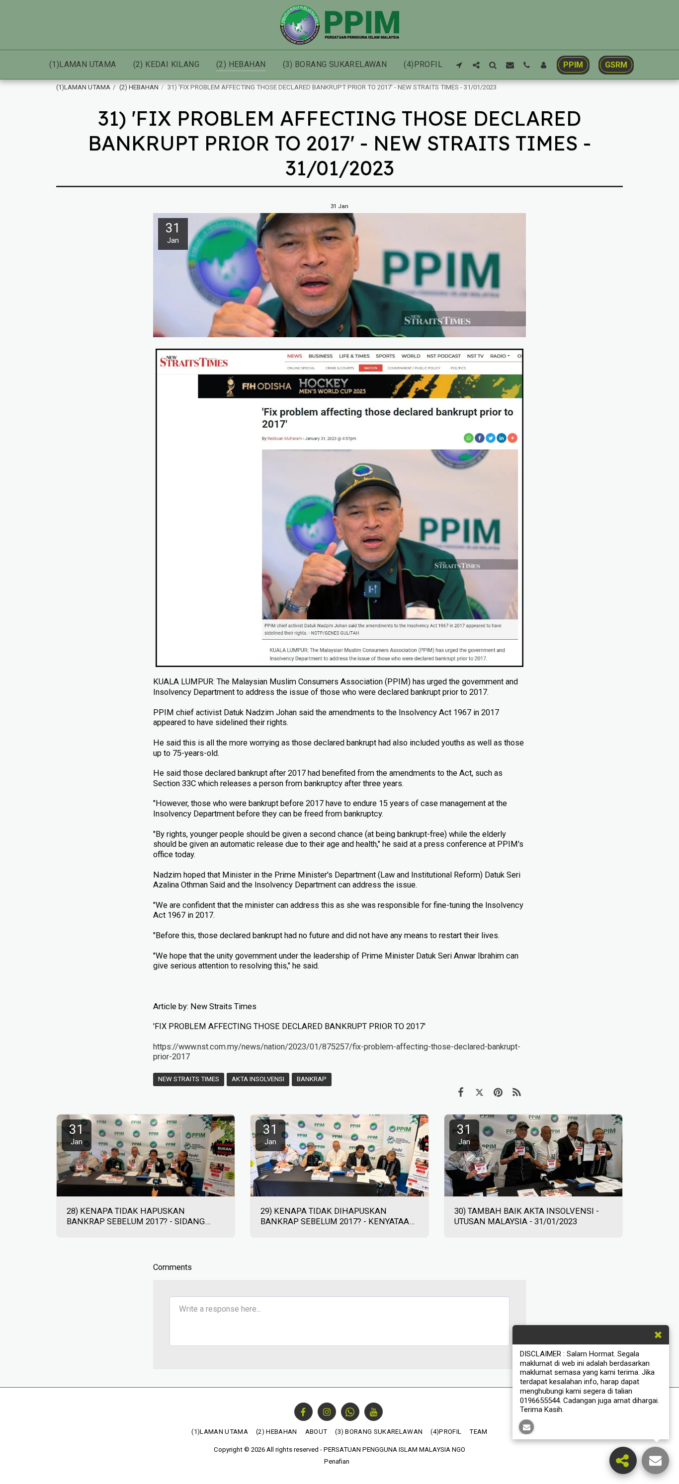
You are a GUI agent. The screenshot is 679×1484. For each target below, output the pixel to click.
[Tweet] (479, 1092)
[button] (459, 65)
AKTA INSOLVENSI (258, 1079)
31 (76, 1134)
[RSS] (517, 1092)
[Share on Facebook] (460, 1092)
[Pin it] (498, 1092)
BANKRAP (312, 1079)
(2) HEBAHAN (139, 87)
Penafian (336, 1461)
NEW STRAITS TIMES (188, 1079)
